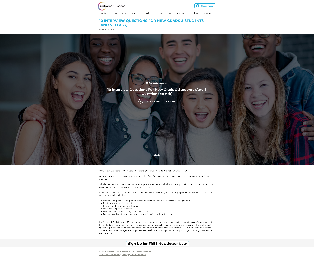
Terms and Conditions (109, 255)
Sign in (157, 155)
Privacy (125, 255)
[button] (106, 13)
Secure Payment (138, 255)
